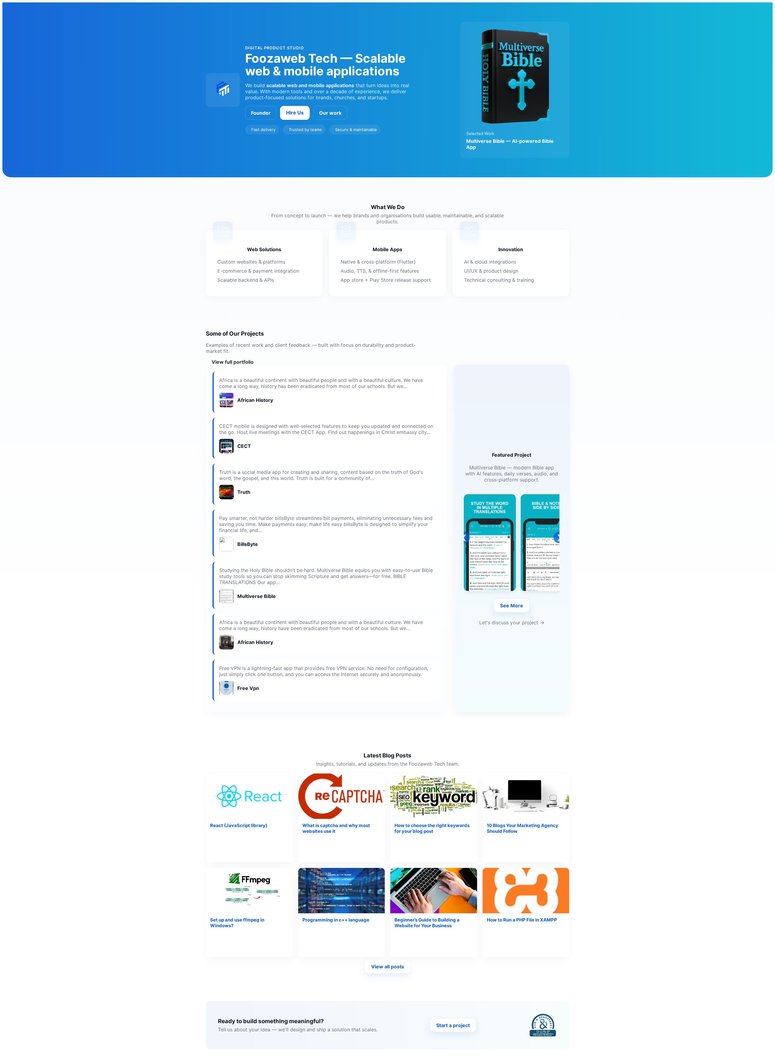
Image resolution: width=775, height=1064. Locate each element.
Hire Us (295, 113)
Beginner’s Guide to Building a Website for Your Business (427, 922)
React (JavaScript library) (238, 825)
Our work (330, 113)
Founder (261, 113)
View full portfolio (233, 362)
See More (511, 606)
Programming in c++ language (335, 920)
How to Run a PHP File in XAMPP (522, 920)
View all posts (387, 967)
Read (277, 844)
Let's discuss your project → (511, 622)
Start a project (453, 1025)
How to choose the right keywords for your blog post (432, 828)
